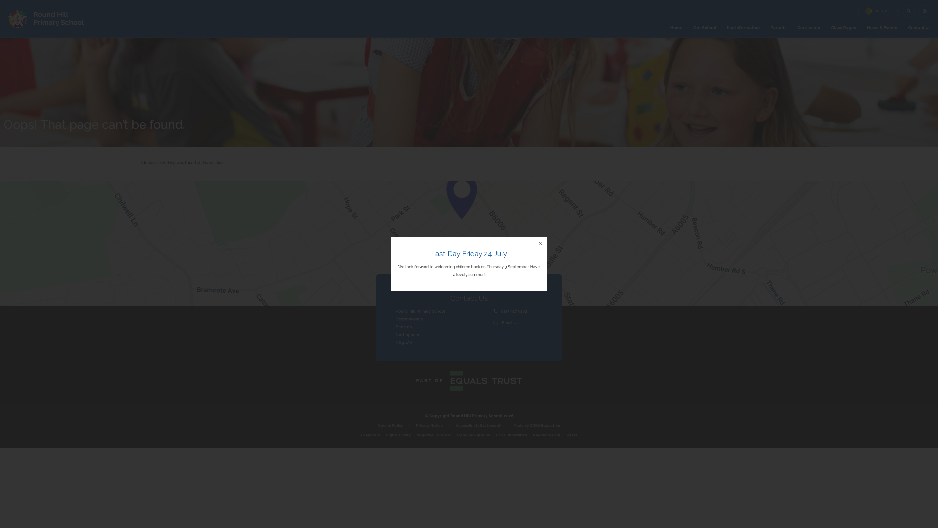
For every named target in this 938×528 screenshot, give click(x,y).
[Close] (540, 243)
